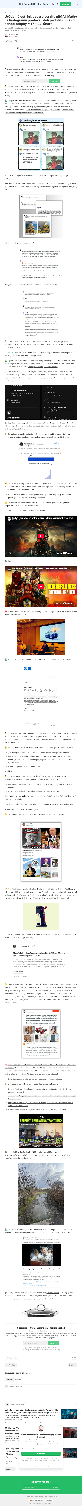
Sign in (75, 4)
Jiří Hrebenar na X (15, 1084)
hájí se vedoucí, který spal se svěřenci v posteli (54, 747)
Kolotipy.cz (9, 352)
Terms (45, 1496)
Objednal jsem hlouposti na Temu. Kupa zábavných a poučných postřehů (38, 422)
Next (71, 1365)
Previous (12, 1365)
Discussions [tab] (20, 1404)
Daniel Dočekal (14, 34)
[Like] (7, 41)
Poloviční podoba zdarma (15, 804)
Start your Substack (37, 1500)
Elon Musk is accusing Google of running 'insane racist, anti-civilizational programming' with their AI (39, 111)
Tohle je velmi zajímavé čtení (20, 984)
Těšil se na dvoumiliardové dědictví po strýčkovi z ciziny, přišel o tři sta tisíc (35, 778)
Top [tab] (7, 1404)
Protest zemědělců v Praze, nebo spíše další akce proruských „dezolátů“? (38, 1109)
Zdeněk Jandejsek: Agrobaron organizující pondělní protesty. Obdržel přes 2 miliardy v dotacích (39, 496)
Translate (9, 13)
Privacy (41, 1496)
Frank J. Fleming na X (14, 175)
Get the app (49, 1500)
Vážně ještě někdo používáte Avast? (43, 366)
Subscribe (65, 4)
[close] (60, 1426)
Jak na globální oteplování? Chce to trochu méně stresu (37, 504)
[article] (41, 1416)
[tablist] (13, 1379)
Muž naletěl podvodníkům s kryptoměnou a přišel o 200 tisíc (33, 791)
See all (8, 1469)
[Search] (53, 4)
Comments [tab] (9, 1379)
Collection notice (52, 1496)
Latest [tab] (12, 1404)
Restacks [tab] (18, 1379)
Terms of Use (50, 1458)
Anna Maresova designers (15, 614)
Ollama (59, 1079)
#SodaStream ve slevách (21, 889)
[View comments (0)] (11, 41)
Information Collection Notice (40, 1460)
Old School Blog (48, 75)
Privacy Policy (56, 1460)
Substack (32, 1504)
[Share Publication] (57, 4)
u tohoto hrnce (52, 1292)
